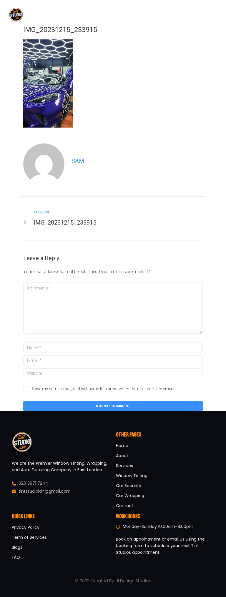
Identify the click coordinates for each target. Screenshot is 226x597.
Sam (78, 161)
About (72, 14)
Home (52, 14)
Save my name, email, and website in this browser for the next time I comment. (103, 389)
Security (149, 14)
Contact (175, 14)
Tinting (94, 14)
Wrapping (121, 14)
